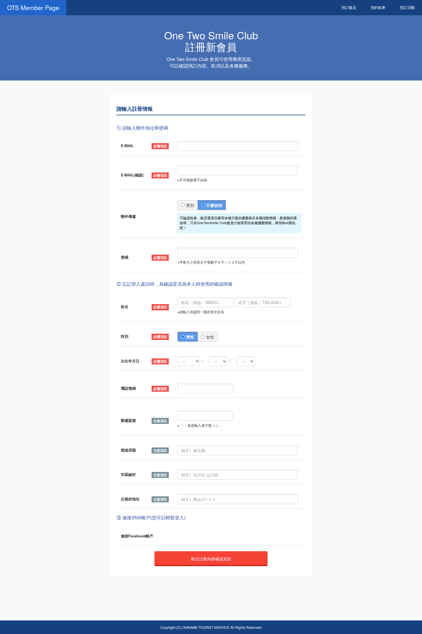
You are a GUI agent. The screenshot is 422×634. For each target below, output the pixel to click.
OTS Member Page (33, 7)
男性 (189, 337)
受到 (189, 205)
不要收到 (213, 205)
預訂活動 (407, 7)
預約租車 (378, 7)
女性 (209, 337)
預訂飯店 (348, 7)
